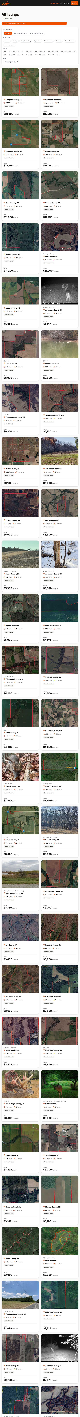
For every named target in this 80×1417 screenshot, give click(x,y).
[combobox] (34, 23)
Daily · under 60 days (37, 33)
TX (36, 51)
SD (5, 55)
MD (10, 55)
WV (41, 51)
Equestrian (37, 41)
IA (66, 51)
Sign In (74, 3)
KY (27, 51)
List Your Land (64, 3)
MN (62, 51)
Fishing (15, 41)
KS (22, 51)
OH (70, 51)
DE (40, 55)
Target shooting (26, 41)
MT (48, 55)
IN (22, 55)
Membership (54, 3)
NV (57, 55)
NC (9, 51)
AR (18, 55)
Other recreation (9, 45)
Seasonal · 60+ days (20, 33)
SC (49, 51)
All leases (8, 33)
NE (14, 55)
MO (31, 51)
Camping (59, 41)
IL (44, 51)
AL (27, 55)
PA (57, 51)
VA (5, 51)
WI (18, 51)
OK (14, 51)
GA (31, 55)
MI (53, 51)
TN (75, 51)
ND (53, 55)
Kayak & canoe (69, 41)
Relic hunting (48, 41)
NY (35, 55)
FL (44, 55)
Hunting (6, 41)
